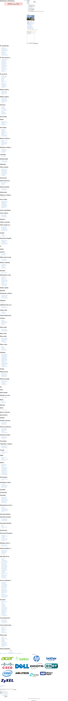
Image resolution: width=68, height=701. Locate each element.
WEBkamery (3, 87)
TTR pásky (3, 365)
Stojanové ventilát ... (5, 486)
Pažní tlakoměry (4, 446)
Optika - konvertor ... (5, 561)
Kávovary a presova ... (5, 373)
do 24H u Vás (30, 7)
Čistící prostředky (4, 457)
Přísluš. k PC (3, 53)
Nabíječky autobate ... (5, 133)
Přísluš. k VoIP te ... (4, 609)
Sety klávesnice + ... (4, 85)
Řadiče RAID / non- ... (5, 590)
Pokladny (3, 361)
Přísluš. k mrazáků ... (4, 272)
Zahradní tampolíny (4, 161)
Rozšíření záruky (4, 570)
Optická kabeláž (4, 560)
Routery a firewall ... (4, 569)
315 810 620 (30, 21)
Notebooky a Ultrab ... (5, 50)
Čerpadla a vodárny (4, 518)
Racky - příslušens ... (5, 589)
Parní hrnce (3, 183)
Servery (3, 593)
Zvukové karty (4, 71)
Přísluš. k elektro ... (4, 189)
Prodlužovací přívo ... (5, 173)
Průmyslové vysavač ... (5, 499)
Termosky (3, 382)
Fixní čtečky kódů (4, 357)
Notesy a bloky (4, 402)
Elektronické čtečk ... (5, 49)
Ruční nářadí (3, 174)
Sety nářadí (3, 175)
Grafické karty (4, 61)
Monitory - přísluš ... (4, 81)
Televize (3, 431)
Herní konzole (4, 619)
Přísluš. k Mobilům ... (4, 92)
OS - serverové (4, 110)
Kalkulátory (3, 401)
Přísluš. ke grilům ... (4, 216)
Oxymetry (3, 540)
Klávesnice (3, 77)
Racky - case (3, 588)
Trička (3, 302)
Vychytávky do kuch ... (5, 474)
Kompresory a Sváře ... (5, 169)
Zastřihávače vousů (4, 230)
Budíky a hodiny (4, 240)
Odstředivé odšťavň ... (5, 307)
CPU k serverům (4, 582)
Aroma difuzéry (4, 149)
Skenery (3, 278)
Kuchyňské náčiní (4, 467)
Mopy (2, 458)
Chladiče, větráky (4, 60)
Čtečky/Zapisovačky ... (5, 354)
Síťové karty (3, 572)
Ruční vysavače (4, 501)
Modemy (3, 79)
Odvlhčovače (4, 151)
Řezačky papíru (4, 610)
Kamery (3, 559)
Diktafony (3, 123)
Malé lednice (3, 254)
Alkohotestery (4, 129)
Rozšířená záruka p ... (5, 611)
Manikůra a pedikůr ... (5, 339)
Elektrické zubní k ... (4, 551)
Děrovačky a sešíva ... (5, 601)
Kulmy (3, 348)
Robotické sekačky (4, 397)
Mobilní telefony (4, 91)
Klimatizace (3, 484)
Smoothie (3, 266)
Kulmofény (3, 347)
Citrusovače (3, 306)
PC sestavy (3, 51)
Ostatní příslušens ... (5, 584)
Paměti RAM (3, 64)
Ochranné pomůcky (4, 538)
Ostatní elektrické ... (5, 171)
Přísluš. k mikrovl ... (4, 259)
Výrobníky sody (4, 384)
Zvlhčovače (3, 152)
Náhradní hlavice (4, 552)
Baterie (3, 637)
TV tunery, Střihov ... (5, 68)
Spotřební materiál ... (5, 280)
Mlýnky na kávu (4, 374)
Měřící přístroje (4, 170)
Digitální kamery (4, 203)
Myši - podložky (4, 83)
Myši (2, 82)
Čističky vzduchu (4, 150)
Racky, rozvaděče (4, 567)
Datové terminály (4, 355)
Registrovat (5, 694)
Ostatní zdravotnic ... (5, 539)
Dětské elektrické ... (5, 550)
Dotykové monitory (4, 356)
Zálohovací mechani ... (5, 595)
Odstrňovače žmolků (5, 459)
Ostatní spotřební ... (5, 642)
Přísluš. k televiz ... (4, 430)
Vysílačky (3, 324)
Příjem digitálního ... (4, 429)
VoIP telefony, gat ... (5, 575)
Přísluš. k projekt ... (4, 206)
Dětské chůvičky (4, 329)
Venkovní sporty (4, 409)
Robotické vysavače (5, 500)
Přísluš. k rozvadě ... (4, 565)
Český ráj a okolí (11, 652)
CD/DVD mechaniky (5, 59)
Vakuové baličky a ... (4, 473)
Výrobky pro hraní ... (4, 632)
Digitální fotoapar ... (4, 201)
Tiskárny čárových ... (5, 364)
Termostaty (3, 438)
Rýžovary (3, 184)
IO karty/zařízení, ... (4, 76)
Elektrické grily (4, 465)
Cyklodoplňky (4, 156)
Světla (3, 323)
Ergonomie (3, 602)
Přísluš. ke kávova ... (4, 376)
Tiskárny (3, 282)
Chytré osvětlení (4, 422)
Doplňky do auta (4, 131)
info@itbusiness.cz (32, 22)
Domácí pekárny (4, 464)
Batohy (3, 320)
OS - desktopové (4, 109)
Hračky (3, 234)
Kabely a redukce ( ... (5, 63)
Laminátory (3, 606)
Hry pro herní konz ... (5, 621)
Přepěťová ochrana (4, 296)
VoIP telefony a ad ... (5, 615)
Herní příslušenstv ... (5, 620)
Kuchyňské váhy (4, 469)
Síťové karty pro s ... (4, 594)
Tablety (3, 94)
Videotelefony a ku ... (5, 510)
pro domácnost (4, 631)
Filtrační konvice (4, 380)
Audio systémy (4, 121)
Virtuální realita (4, 622)
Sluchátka (3, 646)
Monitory (3, 80)
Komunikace (3, 605)
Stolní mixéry (4, 267)
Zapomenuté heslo (4, 695)
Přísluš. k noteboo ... (5, 52)
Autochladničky (4, 253)
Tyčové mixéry (4, 268)
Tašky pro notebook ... (5, 55)
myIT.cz (1, 686)
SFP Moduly (3, 571)
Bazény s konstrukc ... (5, 140)
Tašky (2, 527)
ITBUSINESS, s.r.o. (2, 685)
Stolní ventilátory (4, 487)
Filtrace (3, 141)
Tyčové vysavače (4, 502)
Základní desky (4, 69)
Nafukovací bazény (4, 142)
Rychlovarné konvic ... (5, 381)
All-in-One (3, 47)
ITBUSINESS (32, 4)
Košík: (1, 691)
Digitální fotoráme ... (5, 202)
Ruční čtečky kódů (4, 362)
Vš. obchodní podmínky (30, 28)
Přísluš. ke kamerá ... (4, 566)
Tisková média (4, 614)
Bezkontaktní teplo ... (5, 445)
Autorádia (3, 130)
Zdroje (3, 70)
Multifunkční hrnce (4, 182)
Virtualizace (3, 112)
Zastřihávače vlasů (4, 229)
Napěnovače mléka (4, 375)
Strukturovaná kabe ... (5, 573)
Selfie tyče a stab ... (4, 93)
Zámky (3, 511)
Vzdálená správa (4, 113)
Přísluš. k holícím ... (4, 226)
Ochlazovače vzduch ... (5, 485)
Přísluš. (3, 630)
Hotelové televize (4, 428)
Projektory (3, 207)
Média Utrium (4, 583)
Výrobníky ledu (4, 383)
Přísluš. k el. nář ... (4, 172)
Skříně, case (3, 67)
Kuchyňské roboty (4, 468)
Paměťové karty (4, 643)
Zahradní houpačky (4, 160)
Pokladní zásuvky (4, 360)
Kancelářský (3, 108)
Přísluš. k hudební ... (4, 124)
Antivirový (3, 106)
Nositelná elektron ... (5, 629)
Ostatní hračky (4, 235)
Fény (2, 346)
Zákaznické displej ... (5, 366)
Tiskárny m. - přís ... (4, 284)
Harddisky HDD (4, 62)
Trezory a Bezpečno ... (5, 509)
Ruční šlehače (4, 264)
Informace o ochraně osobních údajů (32, 29)
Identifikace (3, 604)
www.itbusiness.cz (31, 23)
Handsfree (3, 132)
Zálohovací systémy (5, 596)
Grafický (3, 107)
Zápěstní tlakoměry (4, 447)
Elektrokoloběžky (4, 188)
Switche (3, 574)
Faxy (2, 603)
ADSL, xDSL (3, 558)
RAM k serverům (4, 591)
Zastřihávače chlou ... (5, 228)
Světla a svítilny (4, 424)
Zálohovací (3, 114)
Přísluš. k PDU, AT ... (5, 564)
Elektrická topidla (4, 436)
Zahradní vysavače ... (5, 520)
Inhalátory (3, 537)
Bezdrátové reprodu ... (5, 122)
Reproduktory (4, 84)
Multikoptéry (4, 628)
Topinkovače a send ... (5, 472)
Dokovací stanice (4, 48)
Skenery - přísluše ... (4, 279)
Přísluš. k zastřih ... (4, 227)
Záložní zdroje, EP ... (4, 597)
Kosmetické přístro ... (5, 338)
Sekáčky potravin (4, 265)
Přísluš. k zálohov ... (4, 587)
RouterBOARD (4, 568)
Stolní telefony (4, 613)
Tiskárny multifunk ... (5, 285)
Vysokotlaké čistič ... (5, 519)
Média (3, 78)
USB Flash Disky (4, 86)
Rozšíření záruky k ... (4, 54)
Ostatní (3, 111)
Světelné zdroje (4, 423)
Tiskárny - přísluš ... (4, 283)
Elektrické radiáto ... (4, 437)
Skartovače (3, 612)
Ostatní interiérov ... (5, 243)
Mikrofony (3, 641)
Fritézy (3, 466)
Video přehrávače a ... (5, 432)
